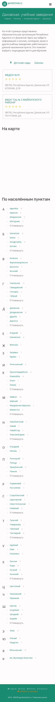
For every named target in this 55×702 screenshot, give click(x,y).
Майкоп (13, 397)
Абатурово (15, 221)
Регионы (17, 19)
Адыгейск (14, 208)
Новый (13, 426)
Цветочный (15, 586)
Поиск (22, 689)
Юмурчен (14, 642)
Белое (13, 237)
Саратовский (16, 499)
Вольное (14, 258)
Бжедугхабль (16, 242)
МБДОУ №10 (12, 75)
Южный (13, 638)
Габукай (14, 296)
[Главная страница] (12, 4)
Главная (7, 19)
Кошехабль (15, 376)
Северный (14, 508)
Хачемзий (14, 574)
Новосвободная (17, 434)
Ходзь (13, 565)
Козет (13, 380)
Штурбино (15, 610)
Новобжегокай (17, 421)
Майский (14, 401)
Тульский (14, 520)
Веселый (14, 271)
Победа (13, 463)
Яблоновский (16, 650)
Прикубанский (16, 467)
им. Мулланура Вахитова (21, 658)
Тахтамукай (15, 533)
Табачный (14, 529)
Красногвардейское (19, 372)
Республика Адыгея (31, 19)
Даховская (47, 19)
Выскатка (14, 266)
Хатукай (13, 570)
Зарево (13, 356)
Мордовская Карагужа (20, 405)
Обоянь (13, 451)
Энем (12, 630)
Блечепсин (15, 233)
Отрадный (14, 446)
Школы (38, 62)
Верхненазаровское (19, 262)
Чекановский (16, 594)
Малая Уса (15, 409)
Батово (13, 246)
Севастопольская (18, 504)
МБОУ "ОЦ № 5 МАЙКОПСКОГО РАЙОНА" (23, 101)
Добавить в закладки (28, 691)
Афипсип (14, 212)
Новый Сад (15, 430)
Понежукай (15, 458)
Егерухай (14, 333)
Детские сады (22, 62)
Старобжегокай (17, 495)
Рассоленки (15, 487)
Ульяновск (15, 553)
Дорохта (14, 321)
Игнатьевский (16, 364)
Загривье (14, 352)
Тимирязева (15, 524)
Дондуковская (16, 312)
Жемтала (14, 345)
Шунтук (13, 605)
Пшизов (13, 471)
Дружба (13, 316)
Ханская (13, 561)
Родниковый (15, 483)
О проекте (43, 689)
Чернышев (15, 598)
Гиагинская (15, 283)
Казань (13, 385)
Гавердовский (16, 287)
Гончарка (14, 291)
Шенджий (14, 614)
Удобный (14, 545)
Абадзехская (16, 217)
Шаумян (14, 618)
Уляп (12, 549)
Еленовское (15, 337)
